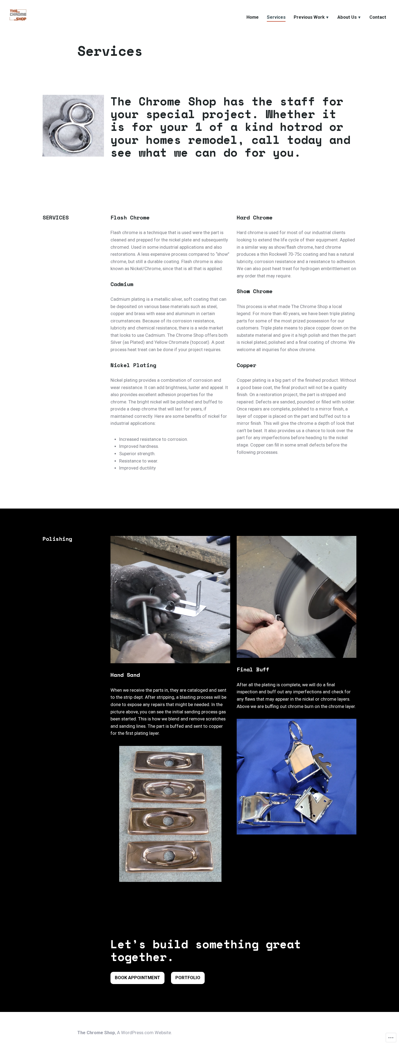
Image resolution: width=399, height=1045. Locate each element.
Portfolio (187, 977)
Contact (377, 17)
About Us (347, 17)
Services (276, 17)
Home (252, 17)
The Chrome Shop (96, 1032)
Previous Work (309, 17)
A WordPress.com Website (144, 1032)
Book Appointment (137, 977)
